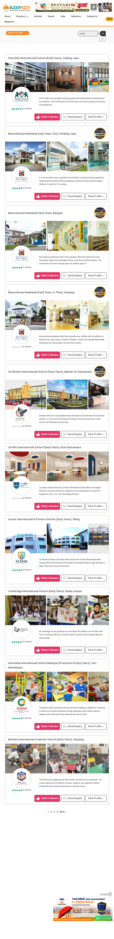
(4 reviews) (26, 188)
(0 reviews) (26, 347)
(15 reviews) (27, 642)
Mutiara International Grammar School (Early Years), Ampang (46, 739)
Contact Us (92, 16)
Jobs (62, 16)
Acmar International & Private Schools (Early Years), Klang (44, 519)
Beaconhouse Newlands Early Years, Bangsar (35, 213)
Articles (38, 16)
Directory (21, 16)
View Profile (95, 116)
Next (107, 77)
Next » (62, 811)
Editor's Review (49, 116)
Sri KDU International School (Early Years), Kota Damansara (44, 447)
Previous (7, 77)
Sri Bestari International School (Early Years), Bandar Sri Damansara (50, 371)
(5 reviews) (26, 790)
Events (51, 16)
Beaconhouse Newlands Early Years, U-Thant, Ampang (41, 292)
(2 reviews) (26, 267)
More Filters (15, 33)
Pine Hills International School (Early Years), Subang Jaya (43, 58)
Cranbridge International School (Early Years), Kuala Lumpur (45, 591)
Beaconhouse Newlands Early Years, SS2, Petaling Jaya (42, 133)
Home (7, 16)
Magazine (9, 22)
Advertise (76, 16)
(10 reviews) (27, 109)
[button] (109, 19)
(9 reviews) (26, 718)
